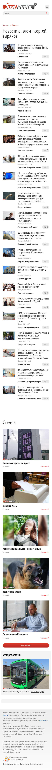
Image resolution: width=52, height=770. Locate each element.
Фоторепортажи (12, 655)
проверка (23, 381)
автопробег (31, 344)
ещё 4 (46, 398)
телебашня (23, 56)
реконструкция (25, 278)
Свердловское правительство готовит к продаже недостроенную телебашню (33, 65)
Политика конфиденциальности (31, 764)
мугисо (21, 73)
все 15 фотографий (37, 691)
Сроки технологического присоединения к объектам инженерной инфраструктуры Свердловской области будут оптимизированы (30, 198)
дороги (22, 327)
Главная (5, 25)
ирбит (39, 398)
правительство (25, 307)
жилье (35, 227)
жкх (20, 130)
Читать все (44, 467)
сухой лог (22, 167)
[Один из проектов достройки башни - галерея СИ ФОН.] (9, 65)
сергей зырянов (25, 110)
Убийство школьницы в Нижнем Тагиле (22, 548)
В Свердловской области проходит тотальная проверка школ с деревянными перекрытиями (33, 372)
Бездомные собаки (12, 591)
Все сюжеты (26, 645)
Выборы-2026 (10, 506)
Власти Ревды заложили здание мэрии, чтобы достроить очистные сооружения (32, 102)
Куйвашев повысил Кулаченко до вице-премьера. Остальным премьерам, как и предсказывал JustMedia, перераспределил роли (33, 140)
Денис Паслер (29, 130)
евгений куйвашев (26, 93)
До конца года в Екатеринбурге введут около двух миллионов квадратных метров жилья (31, 235)
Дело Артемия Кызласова (15, 634)
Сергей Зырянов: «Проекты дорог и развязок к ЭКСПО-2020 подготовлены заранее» (33, 335)
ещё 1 (46, 167)
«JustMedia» (43, 720)
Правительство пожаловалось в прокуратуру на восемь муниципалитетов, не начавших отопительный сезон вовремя (32, 120)
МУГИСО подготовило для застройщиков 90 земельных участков (31, 252)
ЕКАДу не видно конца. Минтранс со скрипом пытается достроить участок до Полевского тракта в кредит (32, 317)
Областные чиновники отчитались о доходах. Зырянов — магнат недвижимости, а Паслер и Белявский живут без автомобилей (33, 354)
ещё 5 (46, 364)
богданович (30, 398)
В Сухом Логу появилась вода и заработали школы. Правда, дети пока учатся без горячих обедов (32, 158)
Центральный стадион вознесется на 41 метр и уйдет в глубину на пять (32, 269)
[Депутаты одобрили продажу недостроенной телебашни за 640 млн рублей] (9, 48)
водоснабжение (25, 207)
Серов (21, 398)
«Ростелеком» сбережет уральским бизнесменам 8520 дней (33, 300)
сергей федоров (35, 381)
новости (5, 715)
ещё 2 (46, 56)
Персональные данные (11, 764)
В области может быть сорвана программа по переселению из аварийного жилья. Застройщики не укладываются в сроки (33, 83)
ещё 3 (46, 93)
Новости (15, 25)
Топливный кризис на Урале (16, 463)
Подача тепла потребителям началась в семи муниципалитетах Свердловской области (33, 389)
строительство (25, 227)
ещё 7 (46, 150)
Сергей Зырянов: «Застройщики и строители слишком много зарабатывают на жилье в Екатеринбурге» (32, 216)
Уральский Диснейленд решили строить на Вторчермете (31, 285)
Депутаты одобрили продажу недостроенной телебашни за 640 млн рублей (33, 47)
